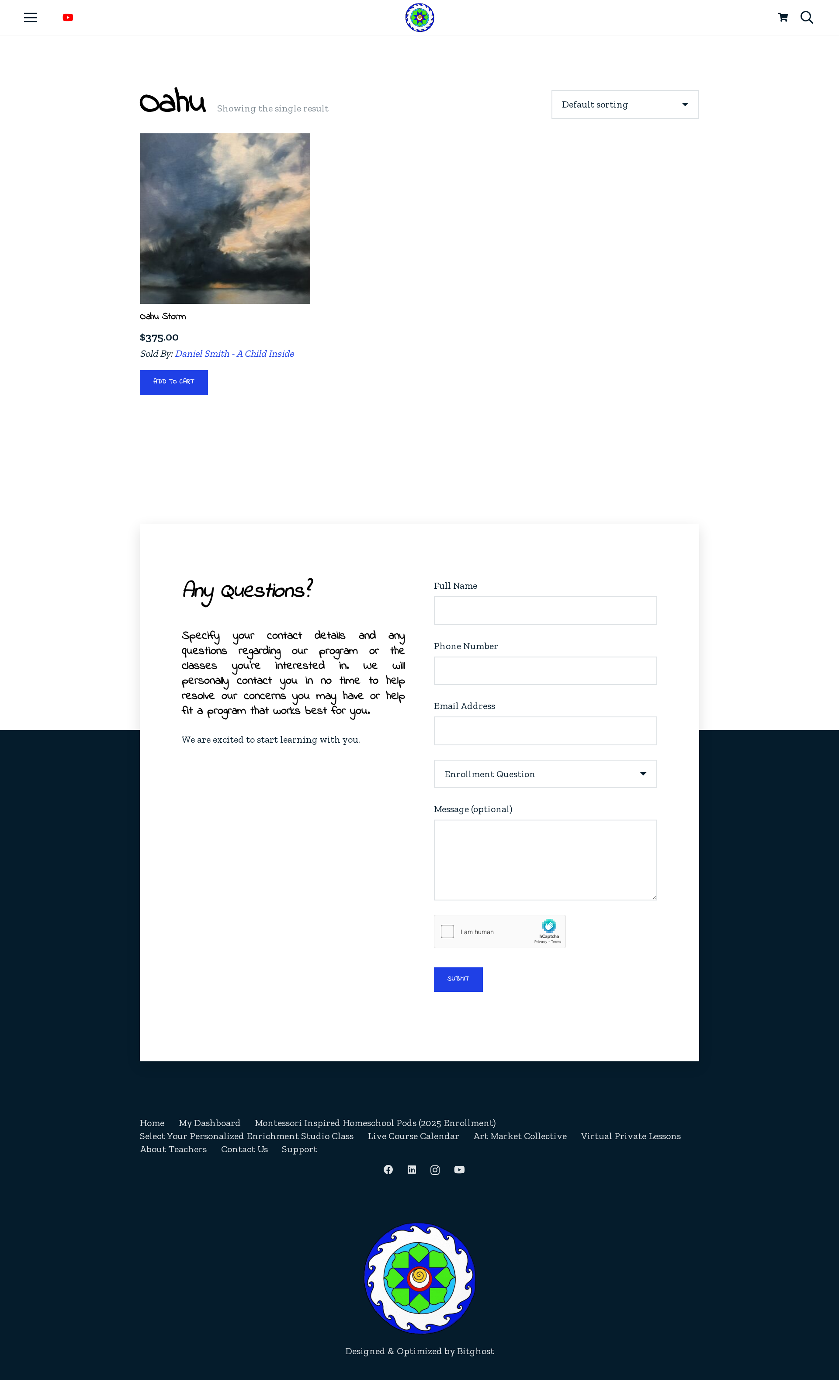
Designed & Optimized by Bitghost (419, 1351)
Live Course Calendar (413, 1136)
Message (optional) (473, 809)
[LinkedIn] (412, 1170)
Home (152, 1123)
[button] (30, 17)
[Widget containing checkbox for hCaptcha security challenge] (500, 931)
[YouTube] (67, 17)
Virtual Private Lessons (631, 1136)
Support (299, 1149)
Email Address (464, 706)
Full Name (455, 585)
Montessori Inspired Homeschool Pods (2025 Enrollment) (375, 1123)
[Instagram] (435, 1170)
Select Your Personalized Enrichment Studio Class (247, 1136)
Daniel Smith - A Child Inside (234, 353)
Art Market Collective (520, 1136)
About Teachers (173, 1149)
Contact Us (244, 1149)
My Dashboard (210, 1123)
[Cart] (783, 17)
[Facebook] (388, 1170)
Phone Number (466, 646)
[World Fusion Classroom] (420, 18)
